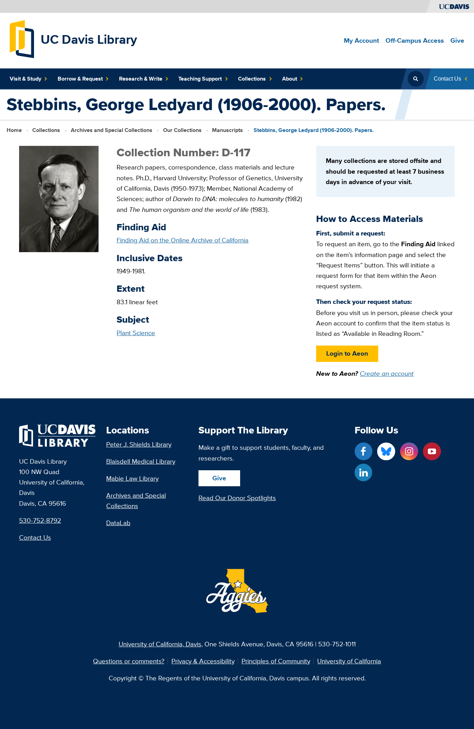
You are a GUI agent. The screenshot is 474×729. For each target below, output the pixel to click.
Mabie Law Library (132, 478)
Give (219, 478)
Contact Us (35, 537)
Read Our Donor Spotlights (237, 498)
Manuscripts (227, 130)
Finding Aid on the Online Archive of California (182, 240)
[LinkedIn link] (363, 472)
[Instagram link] (409, 451)
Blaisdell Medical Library (140, 461)
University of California (349, 661)
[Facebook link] (363, 451)
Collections (46, 130)
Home (14, 130)
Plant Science (136, 333)
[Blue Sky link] (386, 451)
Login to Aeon (347, 353)
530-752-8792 (40, 520)
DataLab (118, 523)
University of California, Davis (160, 644)
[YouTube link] (432, 451)
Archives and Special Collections (111, 130)
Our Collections (182, 130)
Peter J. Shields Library (138, 444)
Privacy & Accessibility (203, 661)
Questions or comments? (128, 661)
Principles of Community (276, 661)
